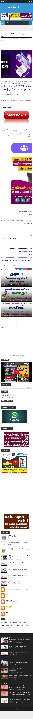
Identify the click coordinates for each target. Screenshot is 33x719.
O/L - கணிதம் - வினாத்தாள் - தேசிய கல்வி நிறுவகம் (14, 315)
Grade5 (7, 625)
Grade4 (2, 625)
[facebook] (23, 2)
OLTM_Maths (4, 40)
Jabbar (7, 612)
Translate (11, 397)
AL (1, 622)
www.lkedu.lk (14, 7)
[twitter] (29, 2)
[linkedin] (27, 2)
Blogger (22, 355)
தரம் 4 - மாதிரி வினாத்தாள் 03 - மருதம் (17, 569)
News (2, 628)
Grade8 (22, 625)
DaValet (7, 588)
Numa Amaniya (9, 600)
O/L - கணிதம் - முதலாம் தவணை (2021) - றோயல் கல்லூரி (15, 300)
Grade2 (20, 622)
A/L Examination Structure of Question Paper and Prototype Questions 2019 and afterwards (19, 693)
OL (21, 38)
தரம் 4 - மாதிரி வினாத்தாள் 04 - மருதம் (17, 562)
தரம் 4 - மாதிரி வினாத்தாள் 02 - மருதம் (17, 575)
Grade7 (17, 625)
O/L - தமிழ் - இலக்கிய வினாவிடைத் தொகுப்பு (19, 549)
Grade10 (15, 622)
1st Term (4, 297)
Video (9, 628)
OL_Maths (25, 38)
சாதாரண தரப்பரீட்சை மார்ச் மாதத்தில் (18, 662)
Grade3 (24, 622)
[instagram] (25, 2)
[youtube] (31, 2)
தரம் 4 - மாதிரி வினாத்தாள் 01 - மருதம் (17, 582)
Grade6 (12, 625)
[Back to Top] (17, 709)
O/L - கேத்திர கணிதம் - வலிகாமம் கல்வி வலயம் (12, 285)
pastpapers (15, 628)
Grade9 (27, 625)
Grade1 (10, 622)
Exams (19, 38)
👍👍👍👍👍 (9, 606)
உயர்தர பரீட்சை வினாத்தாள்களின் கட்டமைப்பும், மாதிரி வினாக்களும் (17, 686)
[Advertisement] (16, 491)
